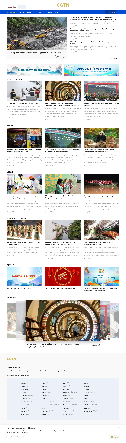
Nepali (67, 395)
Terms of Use (21, 437)
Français (27, 371)
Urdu (87, 408)
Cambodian (26, 399)
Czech (25, 405)
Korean (46, 414)
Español (18, 371)
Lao (66, 383)
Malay (69, 386)
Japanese (47, 411)
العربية (35, 371)
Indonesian (50, 405)
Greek (47, 389)
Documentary (54, 371)
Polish (67, 402)
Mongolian (69, 389)
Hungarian (48, 402)
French (47, 383)
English (9, 371)
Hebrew (46, 395)
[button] (56, 56)
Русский (43, 371)
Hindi (45, 399)
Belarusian (28, 389)
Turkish (89, 402)
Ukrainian (91, 405)
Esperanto (27, 411)
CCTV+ (64, 371)
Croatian (26, 402)
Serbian (89, 383)
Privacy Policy (10, 437)
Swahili (89, 392)
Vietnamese (91, 411)
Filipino (25, 414)
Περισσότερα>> (114, 58)
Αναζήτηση (112, 12)
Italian (46, 408)
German (47, 386)
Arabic (25, 386)
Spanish (89, 389)
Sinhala (88, 386)
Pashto (67, 408)
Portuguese (70, 405)
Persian (68, 399)
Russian (68, 414)
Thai (87, 399)
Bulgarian (27, 395)
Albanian (25, 383)
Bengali (25, 392)
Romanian (69, 411)
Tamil (87, 395)
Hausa (46, 392)
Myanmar (70, 392)
